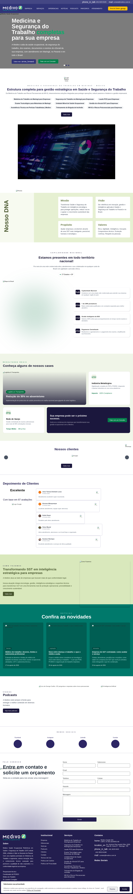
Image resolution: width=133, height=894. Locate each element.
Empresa (28, 8)
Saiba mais (24, 62)
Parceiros (85, 8)
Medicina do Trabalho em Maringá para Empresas (32, 99)
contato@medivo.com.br (119, 2)
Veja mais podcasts (11, 711)
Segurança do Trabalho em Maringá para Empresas (75, 99)
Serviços (40, 8)
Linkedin (82, 737)
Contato (43, 855)
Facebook (18, 737)
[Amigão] (74, 457)
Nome (65, 762)
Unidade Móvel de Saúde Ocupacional (70, 103)
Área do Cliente (118, 8)
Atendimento (97, 8)
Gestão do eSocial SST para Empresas (103, 103)
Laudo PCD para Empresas (109, 99)
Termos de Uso (46, 858)
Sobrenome (101, 762)
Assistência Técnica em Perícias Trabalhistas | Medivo (31, 107)
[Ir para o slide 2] (66, 65)
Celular (100, 778)
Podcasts (74, 8)
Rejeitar (112, 889)
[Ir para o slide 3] (68, 65)
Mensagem (66, 794)
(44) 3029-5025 (94, 2)
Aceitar (124, 889)
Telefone (66, 778)
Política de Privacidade (34, 890)
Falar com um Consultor (48, 61)
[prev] (6, 457)
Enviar (80, 819)
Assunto (65, 786)
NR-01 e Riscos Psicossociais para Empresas (105, 107)
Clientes (43, 852)
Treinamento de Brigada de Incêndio (69, 107)
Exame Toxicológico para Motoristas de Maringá (33, 103)
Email (65, 770)
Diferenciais (53, 8)
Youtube (115, 737)
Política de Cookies (47, 861)
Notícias (64, 8)
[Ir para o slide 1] (64, 65)
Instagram (50, 737)
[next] (127, 457)
